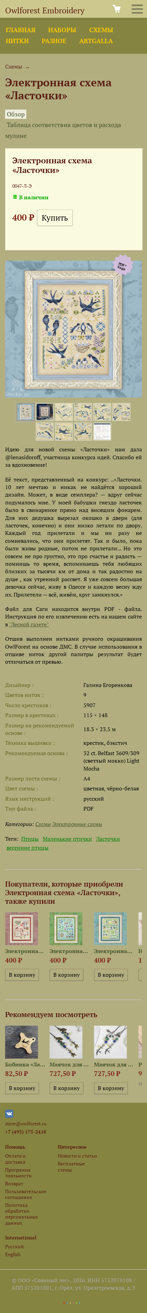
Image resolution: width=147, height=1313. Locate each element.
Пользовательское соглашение (25, 1194)
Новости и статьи (77, 1155)
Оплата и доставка (15, 1158)
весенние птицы (27, 847)
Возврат (14, 1183)
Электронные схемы (77, 824)
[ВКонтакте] (9, 1116)
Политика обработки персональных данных (21, 1214)
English (13, 1254)
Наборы (62, 30)
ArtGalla (96, 41)
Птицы (30, 838)
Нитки (17, 41)
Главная (20, 30)
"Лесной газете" (29, 624)
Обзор (16, 114)
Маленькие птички (67, 838)
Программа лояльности (18, 1172)
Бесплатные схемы (71, 1166)
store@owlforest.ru (25, 1123)
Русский (14, 1246)
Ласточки (108, 838)
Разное (54, 41)
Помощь (15, 1146)
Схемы (101, 30)
